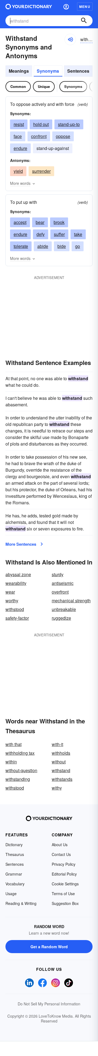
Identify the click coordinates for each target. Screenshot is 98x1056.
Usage (11, 893)
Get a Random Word (49, 946)
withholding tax (20, 753)
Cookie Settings (65, 883)
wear (10, 592)
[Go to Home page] (28, 6)
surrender (41, 171)
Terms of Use (63, 893)
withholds (61, 753)
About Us (60, 844)
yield (18, 171)
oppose (63, 136)
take (78, 234)
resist (19, 124)
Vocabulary (14, 883)
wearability (15, 583)
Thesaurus (14, 854)
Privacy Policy (63, 864)
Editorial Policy (64, 874)
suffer (59, 234)
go (77, 246)
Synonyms (48, 71)
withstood (14, 609)
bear (40, 222)
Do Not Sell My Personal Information (49, 1003)
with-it (57, 744)
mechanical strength (71, 600)
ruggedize (61, 618)
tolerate (21, 246)
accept (20, 222)
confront (39, 136)
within (11, 762)
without (59, 762)
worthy (11, 600)
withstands (62, 779)
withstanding (17, 779)
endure (20, 148)
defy (40, 234)
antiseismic (63, 583)
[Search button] (84, 21)
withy (57, 788)
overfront (60, 592)
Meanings (19, 71)
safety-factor (17, 618)
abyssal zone (18, 574)
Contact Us (61, 854)
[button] (66, 6)
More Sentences (20, 544)
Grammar (13, 874)
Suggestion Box (65, 903)
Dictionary (14, 844)
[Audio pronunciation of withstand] (70, 39)
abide (42, 246)
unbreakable (64, 609)
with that (13, 744)
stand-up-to (69, 124)
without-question (21, 770)
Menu (84, 6)
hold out (41, 124)
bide (61, 246)
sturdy (57, 574)
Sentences (78, 71)
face (18, 136)
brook (59, 222)
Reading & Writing (20, 903)
